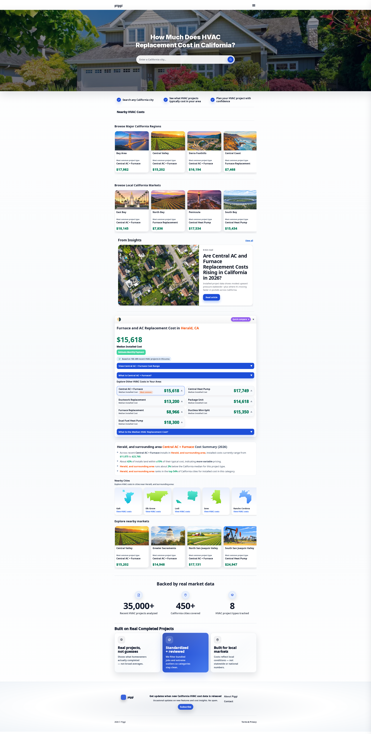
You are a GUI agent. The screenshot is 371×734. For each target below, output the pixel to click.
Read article (211, 297)
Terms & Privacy (249, 722)
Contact (228, 701)
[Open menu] (254, 5)
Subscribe (185, 706)
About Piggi (231, 696)
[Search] (230, 59)
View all (249, 240)
